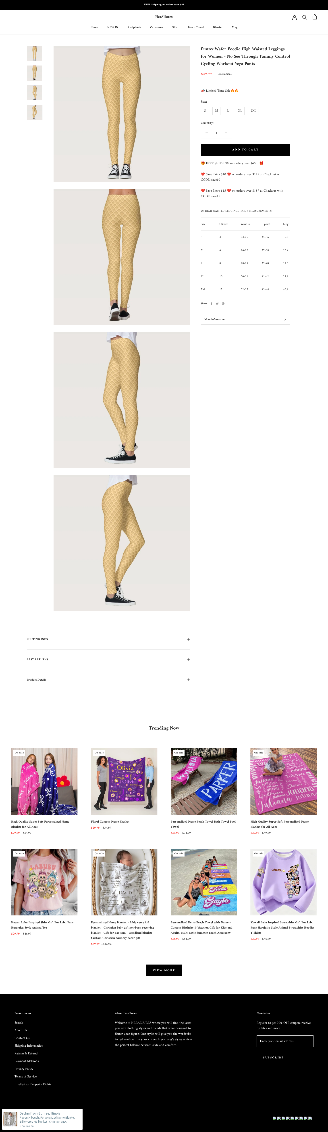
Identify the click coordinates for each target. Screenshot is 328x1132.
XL (240, 111)
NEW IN (112, 27)
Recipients (134, 27)
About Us (21, 1030)
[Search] (304, 17)
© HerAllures (25, 1119)
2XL (253, 111)
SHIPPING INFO (37, 639)
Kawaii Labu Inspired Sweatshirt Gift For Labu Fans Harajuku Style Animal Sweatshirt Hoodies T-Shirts (283, 928)
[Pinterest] (223, 303)
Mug (234, 27)
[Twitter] (217, 303)
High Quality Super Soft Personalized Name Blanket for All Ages (40, 824)
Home (94, 27)
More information (214, 319)
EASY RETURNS (37, 659)
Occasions (156, 27)
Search (19, 1023)
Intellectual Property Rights (33, 1084)
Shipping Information (29, 1046)
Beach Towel (196, 27)
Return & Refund (26, 1053)
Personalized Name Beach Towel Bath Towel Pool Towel (203, 824)
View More (164, 970)
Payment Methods (27, 1061)
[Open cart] (315, 16)
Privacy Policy (24, 1069)
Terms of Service (26, 1076)
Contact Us (22, 1038)
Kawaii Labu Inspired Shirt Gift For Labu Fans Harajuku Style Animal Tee (42, 925)
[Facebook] (211, 303)
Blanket (217, 27)
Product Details (36, 679)
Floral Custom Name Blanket (110, 822)
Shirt (175, 27)
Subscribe (273, 1057)
